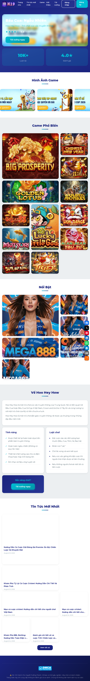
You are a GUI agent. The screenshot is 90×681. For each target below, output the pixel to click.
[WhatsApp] (87, 343)
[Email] (87, 353)
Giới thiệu (48, 3)
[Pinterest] (87, 333)
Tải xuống (57, 3)
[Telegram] (87, 348)
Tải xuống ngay (17, 40)
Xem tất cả (45, 648)
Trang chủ (20, 3)
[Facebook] (87, 323)
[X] (87, 328)
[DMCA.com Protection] (45, 668)
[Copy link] (87, 358)
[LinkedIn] (87, 338)
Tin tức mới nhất (31, 3)
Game (42, 2)
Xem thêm (10, 332)
